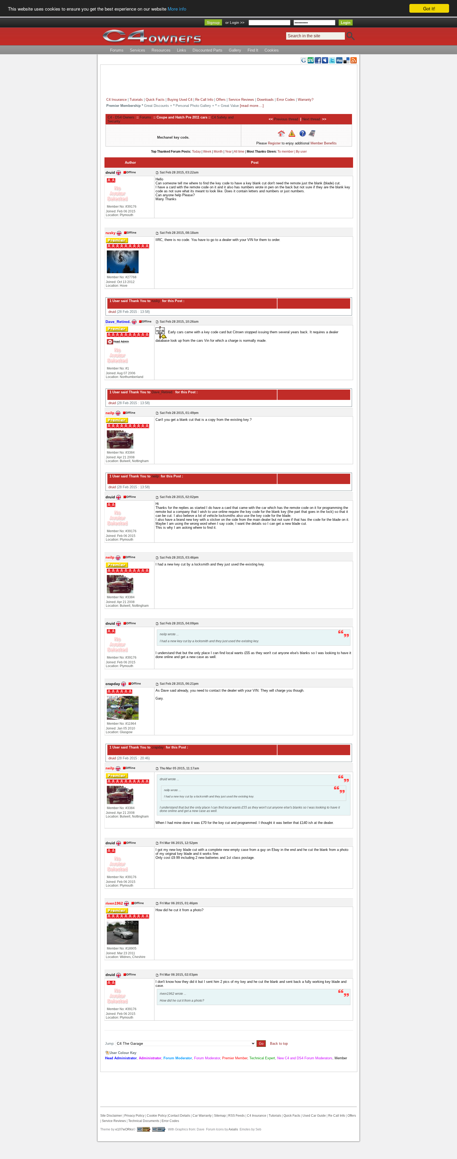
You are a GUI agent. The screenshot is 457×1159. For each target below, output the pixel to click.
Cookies (271, 50)
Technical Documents (143, 1121)
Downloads (265, 100)
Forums (117, 50)
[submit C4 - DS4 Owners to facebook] (318, 60)
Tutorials (136, 100)
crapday (157, 747)
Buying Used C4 (179, 100)
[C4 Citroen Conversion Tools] (312, 133)
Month (218, 151)
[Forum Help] (302, 133)
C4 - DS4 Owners (121, 117)
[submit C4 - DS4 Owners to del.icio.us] (346, 60)
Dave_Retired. (161, 392)
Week (207, 151)
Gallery (235, 50)
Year (228, 151)
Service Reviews (241, 100)
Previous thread (286, 119)
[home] (152, 36)
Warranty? (305, 100)
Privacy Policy (134, 1115)
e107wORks (124, 1129)
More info (177, 8)
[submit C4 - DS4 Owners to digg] (339, 60)
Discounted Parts (207, 50)
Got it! (429, 8)
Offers (221, 100)
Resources (161, 50)
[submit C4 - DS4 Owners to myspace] (325, 60)
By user (301, 151)
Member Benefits (323, 143)
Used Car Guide (314, 1115)
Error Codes (286, 100)
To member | (286, 151)
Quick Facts (156, 100)
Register (274, 143)
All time (239, 151)
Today (196, 151)
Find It (253, 50)
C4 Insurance (116, 100)
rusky (155, 301)
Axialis (233, 1129)
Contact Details (179, 1115)
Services (137, 50)
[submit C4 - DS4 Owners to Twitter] (332, 60)
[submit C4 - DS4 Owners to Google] (303, 60)
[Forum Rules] (292, 133)
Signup (213, 22)
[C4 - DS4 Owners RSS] (353, 60)
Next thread (311, 119)
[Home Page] (281, 133)
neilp (154, 476)
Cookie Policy (157, 1115)
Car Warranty (202, 1115)
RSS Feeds (236, 1115)
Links (181, 50)
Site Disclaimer (111, 1115)
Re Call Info (204, 100)
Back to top (279, 1044)
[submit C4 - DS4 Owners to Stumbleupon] (311, 60)
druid (112, 312)
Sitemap (219, 1115)
